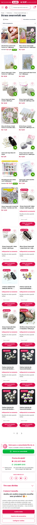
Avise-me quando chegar (27, 223)
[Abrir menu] (2, 7)
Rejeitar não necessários (18, 516)
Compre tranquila (10, 491)
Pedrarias (9, 12)
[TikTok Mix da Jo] (25, 478)
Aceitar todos (18, 511)
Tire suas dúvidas (10, 486)
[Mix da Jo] (6, 7)
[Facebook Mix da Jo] (11, 478)
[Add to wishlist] (14, 30)
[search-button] (12, 7)
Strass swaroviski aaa (20, 12)
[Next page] (21, 433)
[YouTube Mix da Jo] (21, 478)
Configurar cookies (18, 520)
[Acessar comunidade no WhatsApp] (18, 451)
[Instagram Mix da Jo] (16, 478)
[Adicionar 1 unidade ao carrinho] (15, 40)
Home (2, 12)
